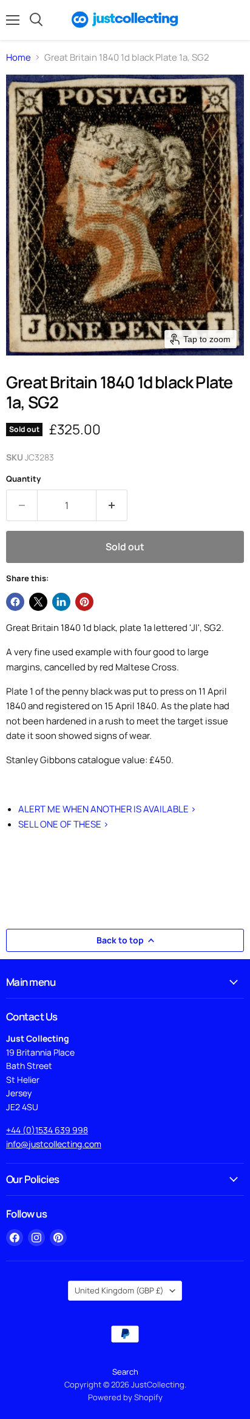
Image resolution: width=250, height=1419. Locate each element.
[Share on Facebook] (15, 602)
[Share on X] (38, 602)
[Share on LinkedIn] (61, 602)
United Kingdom (119, 1290)
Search (125, 1371)
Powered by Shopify (125, 1397)
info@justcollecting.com (53, 1144)
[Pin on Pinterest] (84, 602)
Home (18, 57)
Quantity (23, 479)
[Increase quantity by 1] (111, 505)
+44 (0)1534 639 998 (47, 1130)
